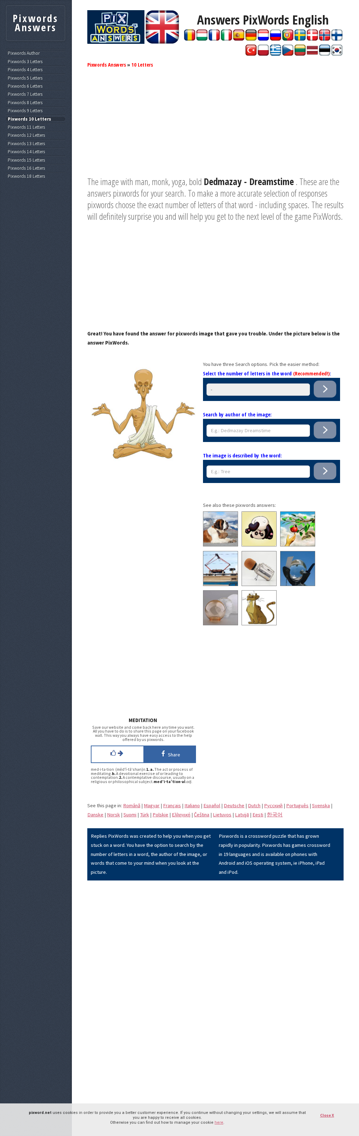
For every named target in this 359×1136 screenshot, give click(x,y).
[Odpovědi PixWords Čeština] (287, 54)
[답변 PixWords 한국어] (337, 54)
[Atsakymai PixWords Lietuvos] (300, 54)
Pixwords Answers (106, 64)
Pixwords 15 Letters (26, 160)
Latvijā (242, 814)
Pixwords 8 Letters (25, 103)
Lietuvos (222, 814)
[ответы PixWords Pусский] (275, 39)
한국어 (275, 814)
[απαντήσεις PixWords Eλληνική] (275, 54)
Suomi (129, 814)
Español (211, 805)
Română (131, 805)
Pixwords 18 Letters (26, 176)
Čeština (201, 814)
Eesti (257, 814)
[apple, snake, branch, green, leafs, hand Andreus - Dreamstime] (297, 545)
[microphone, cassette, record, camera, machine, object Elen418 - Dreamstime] (259, 584)
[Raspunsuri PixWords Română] (189, 39)
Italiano (192, 805)
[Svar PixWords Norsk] (324, 39)
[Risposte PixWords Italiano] (226, 39)
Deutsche (234, 805)
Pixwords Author (24, 53)
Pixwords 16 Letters (26, 168)
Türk (144, 814)
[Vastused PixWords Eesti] (324, 54)
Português (297, 805)
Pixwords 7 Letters (25, 94)
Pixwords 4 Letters (25, 70)
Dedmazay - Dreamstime (249, 181)
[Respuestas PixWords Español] (238, 39)
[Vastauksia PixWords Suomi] (337, 39)
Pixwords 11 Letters (26, 127)
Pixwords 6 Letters (25, 86)
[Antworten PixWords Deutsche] (251, 39)
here (219, 1122)
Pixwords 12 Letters (26, 135)
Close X (327, 1115)
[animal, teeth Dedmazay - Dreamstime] (259, 623)
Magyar (152, 805)
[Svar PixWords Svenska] (300, 39)
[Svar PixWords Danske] (312, 39)
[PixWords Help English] (162, 42)
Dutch (254, 805)
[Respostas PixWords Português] (287, 39)
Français (172, 805)
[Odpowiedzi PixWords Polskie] (263, 54)
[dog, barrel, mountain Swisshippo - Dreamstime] (220, 545)
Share (173, 754)
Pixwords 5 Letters (25, 78)
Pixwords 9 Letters (25, 111)
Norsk (113, 814)
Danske (95, 814)
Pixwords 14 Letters (26, 152)
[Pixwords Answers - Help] (115, 42)
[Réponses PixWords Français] (214, 39)
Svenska (321, 805)
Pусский (273, 805)
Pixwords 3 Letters (25, 62)
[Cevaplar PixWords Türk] (251, 54)
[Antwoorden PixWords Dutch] (263, 39)
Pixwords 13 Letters (26, 144)
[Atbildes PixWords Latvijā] (312, 54)
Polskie (160, 814)
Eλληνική (181, 814)
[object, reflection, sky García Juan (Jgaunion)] (297, 584)
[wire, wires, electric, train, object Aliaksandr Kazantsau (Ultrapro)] (220, 584)
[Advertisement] (215, 127)
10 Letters (142, 64)
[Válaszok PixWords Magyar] (202, 39)
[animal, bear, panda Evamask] (259, 545)
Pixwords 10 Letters (29, 119)
